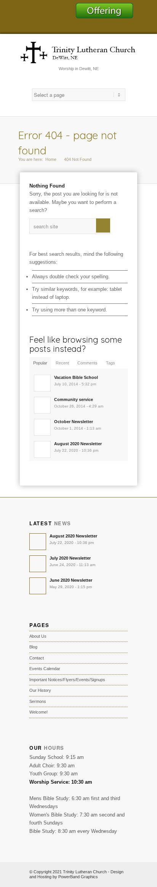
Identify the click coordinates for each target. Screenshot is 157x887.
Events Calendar (44, 668)
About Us (37, 636)
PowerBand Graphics (78, 876)
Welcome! (38, 712)
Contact (36, 658)
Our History (40, 690)
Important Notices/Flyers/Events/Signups (67, 679)
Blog (33, 647)
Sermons (37, 701)
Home (50, 159)
